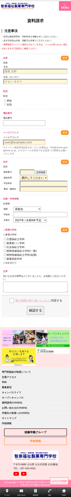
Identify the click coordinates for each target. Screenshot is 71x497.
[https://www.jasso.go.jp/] (53, 351)
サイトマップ (9, 418)
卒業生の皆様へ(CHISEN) (15, 413)
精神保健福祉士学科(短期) (22, 254)
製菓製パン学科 (16, 243)
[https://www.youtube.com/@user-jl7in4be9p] (24, 472)
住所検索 (40, 172)
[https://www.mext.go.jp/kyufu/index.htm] (19, 357)
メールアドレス (11, 132)
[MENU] (65, 6)
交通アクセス (9, 377)
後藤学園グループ (35, 432)
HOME (64, 495)
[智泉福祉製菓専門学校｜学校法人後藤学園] (29, 6)
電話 (49, 495)
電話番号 (7, 113)
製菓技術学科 (14, 258)
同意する (38, 300)
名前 (5, 58)
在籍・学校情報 (11, 198)
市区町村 (8, 183)
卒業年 (7, 220)
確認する (35, 310)
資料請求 (35, 495)
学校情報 (7, 423)
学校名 (7, 214)
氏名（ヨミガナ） (12, 77)
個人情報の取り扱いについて (33, 300)
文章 (5, 271)
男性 (9, 100)
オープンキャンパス (13, 397)
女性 (9, 104)
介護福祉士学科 (16, 239)
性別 (5, 91)
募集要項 (7, 387)
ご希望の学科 (10, 229)
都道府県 (8, 178)
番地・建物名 (10, 189)
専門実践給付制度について (16, 372)
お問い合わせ (21, 495)
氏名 (6, 67)
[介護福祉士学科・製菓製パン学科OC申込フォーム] (19, 338)
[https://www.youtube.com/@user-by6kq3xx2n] (16, 472)
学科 (4, 382)
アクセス (7, 495)
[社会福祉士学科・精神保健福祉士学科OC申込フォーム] (53, 338)
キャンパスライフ (11, 392)
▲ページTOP (59, 481)
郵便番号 (8, 172)
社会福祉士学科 (16, 247)
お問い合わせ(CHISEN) (14, 408)
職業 (6, 209)
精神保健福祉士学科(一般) (22, 250)
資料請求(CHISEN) (12, 402)
